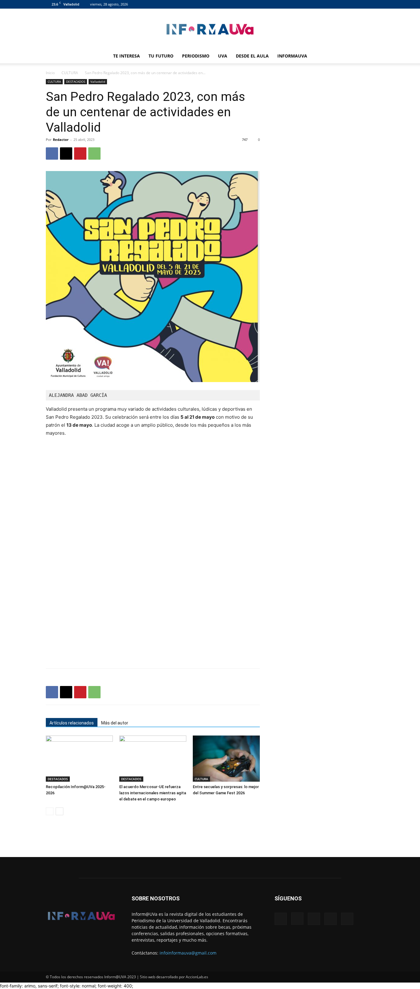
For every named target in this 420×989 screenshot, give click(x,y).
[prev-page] (49, 811)
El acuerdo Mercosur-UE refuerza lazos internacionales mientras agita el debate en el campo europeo (152, 792)
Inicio (50, 72)
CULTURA (69, 72)
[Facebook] (329, 4)
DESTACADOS (75, 81)
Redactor (61, 139)
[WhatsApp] (94, 153)
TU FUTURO (161, 56)
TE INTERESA (126, 56)
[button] (366, 56)
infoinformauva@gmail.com (188, 953)
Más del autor (114, 722)
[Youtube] (369, 4)
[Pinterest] (80, 153)
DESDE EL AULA (252, 56)
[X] (359, 4)
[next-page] (59, 811)
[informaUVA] (210, 29)
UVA (222, 56)
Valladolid (97, 81)
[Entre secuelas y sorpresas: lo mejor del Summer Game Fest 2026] (226, 759)
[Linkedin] (349, 4)
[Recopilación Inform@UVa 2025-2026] (79, 759)
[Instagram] (339, 4)
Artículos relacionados (72, 722)
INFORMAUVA (292, 56)
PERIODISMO (195, 56)
